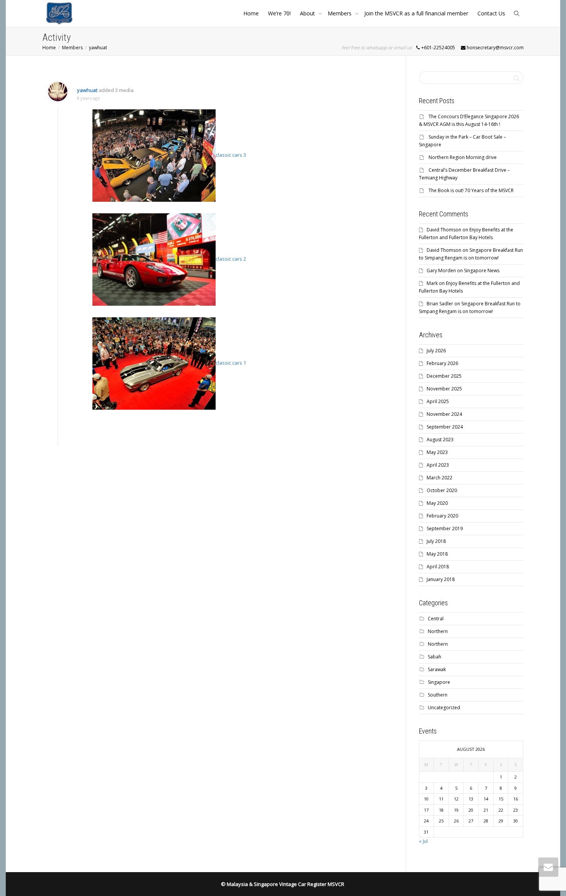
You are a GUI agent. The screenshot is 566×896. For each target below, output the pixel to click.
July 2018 (436, 541)
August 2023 (440, 439)
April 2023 (438, 465)
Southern (437, 695)
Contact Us (491, 13)
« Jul (423, 841)
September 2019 (445, 528)
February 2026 (442, 363)
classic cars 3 (231, 154)
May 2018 (437, 554)
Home (251, 13)
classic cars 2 (231, 258)
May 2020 (437, 503)
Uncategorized (444, 707)
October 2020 (442, 490)
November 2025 (444, 388)
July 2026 (436, 350)
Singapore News (481, 270)
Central (436, 618)
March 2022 (439, 477)
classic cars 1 (231, 362)
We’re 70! (279, 13)
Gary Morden (441, 270)
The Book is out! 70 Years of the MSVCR (471, 190)
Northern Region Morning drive (463, 157)
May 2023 (437, 452)
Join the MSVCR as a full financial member (416, 13)
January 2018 (441, 579)
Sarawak (437, 669)
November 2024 (444, 414)
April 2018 (438, 566)
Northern (438, 631)
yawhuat (87, 90)
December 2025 (444, 376)
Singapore (439, 682)
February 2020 (442, 515)
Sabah (434, 656)
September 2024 (445, 427)
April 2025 (438, 401)
